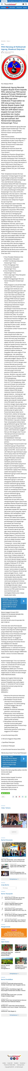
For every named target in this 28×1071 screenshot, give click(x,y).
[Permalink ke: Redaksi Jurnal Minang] (2, 52)
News (2, 44)
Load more (14, 831)
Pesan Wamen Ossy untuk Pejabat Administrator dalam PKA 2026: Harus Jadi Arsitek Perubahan (16, 909)
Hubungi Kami (20, 1065)
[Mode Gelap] (23, 4)
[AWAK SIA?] (21, 947)
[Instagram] (17, 1058)
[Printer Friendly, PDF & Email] (5, 793)
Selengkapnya (13, 879)
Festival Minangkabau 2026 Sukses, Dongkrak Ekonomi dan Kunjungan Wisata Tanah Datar (18, 873)
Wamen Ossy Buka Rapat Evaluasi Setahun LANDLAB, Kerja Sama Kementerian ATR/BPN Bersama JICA (14, 904)
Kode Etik (10, 1063)
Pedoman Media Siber (9, 1065)
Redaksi (16, 1063)
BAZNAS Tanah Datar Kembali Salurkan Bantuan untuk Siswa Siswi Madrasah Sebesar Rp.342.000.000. (13, 1000)
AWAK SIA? (18, 952)
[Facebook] (11, 1058)
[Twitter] (14, 1058)
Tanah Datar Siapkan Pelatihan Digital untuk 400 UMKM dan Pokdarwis (18, 866)
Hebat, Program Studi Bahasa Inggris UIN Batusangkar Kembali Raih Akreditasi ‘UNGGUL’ (13, 989)
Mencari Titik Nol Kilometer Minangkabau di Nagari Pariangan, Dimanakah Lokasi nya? (6, 967)
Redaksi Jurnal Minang (9, 52)
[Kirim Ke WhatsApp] (25, 797)
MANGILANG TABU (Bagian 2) (8, 1011)
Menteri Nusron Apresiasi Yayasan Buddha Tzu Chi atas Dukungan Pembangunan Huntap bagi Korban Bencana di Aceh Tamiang (16, 915)
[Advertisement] (14, 24)
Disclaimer (22, 1063)
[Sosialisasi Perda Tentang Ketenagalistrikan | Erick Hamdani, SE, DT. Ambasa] (14, 821)
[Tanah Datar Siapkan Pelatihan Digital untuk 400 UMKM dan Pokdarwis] (5, 866)
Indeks (4, 1063)
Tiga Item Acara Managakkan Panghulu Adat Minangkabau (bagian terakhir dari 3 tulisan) (21, 967)
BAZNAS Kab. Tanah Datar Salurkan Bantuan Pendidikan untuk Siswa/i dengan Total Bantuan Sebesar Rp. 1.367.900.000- (13, 1006)
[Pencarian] (26, 4)
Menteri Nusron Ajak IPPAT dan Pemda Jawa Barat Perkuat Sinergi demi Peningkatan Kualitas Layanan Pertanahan (16, 898)
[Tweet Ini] (16, 797)
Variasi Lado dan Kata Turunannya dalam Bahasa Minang (7, 954)
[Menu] (2, 4)
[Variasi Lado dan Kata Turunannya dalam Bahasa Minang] (7, 947)
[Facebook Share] (13, 797)
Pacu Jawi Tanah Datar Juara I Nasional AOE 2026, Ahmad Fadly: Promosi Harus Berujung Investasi (13, 860)
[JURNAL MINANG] (10, 4)
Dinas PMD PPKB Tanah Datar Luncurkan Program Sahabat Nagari (11, 995)
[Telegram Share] (22, 797)
